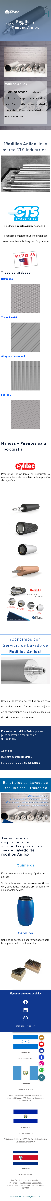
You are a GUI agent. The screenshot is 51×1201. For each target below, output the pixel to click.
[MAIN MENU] (46, 14)
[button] (41, 1077)
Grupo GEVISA (15, 24)
